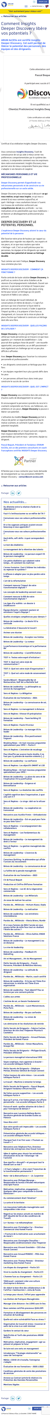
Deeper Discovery (9, 183)
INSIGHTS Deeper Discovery (15, 269)
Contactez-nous (37, 6)
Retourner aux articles (14, 16)
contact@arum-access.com (31, 477)
